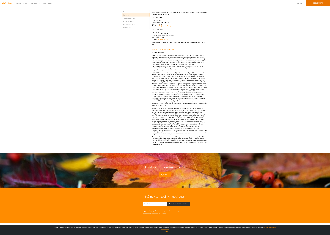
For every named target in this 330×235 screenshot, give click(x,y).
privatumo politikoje (270, 227)
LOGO (6, 3)
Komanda (126, 12)
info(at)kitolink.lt (163, 39)
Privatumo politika (128, 21)
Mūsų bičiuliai (127, 27)
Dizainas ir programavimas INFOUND (163, 49)
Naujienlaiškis (47, 3)
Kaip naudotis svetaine (130, 24)
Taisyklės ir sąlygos (129, 18)
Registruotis (318, 3)
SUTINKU (165, 231)
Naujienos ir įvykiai (21, 3)
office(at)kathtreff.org (164, 26)
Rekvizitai (126, 15)
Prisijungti (299, 3)
